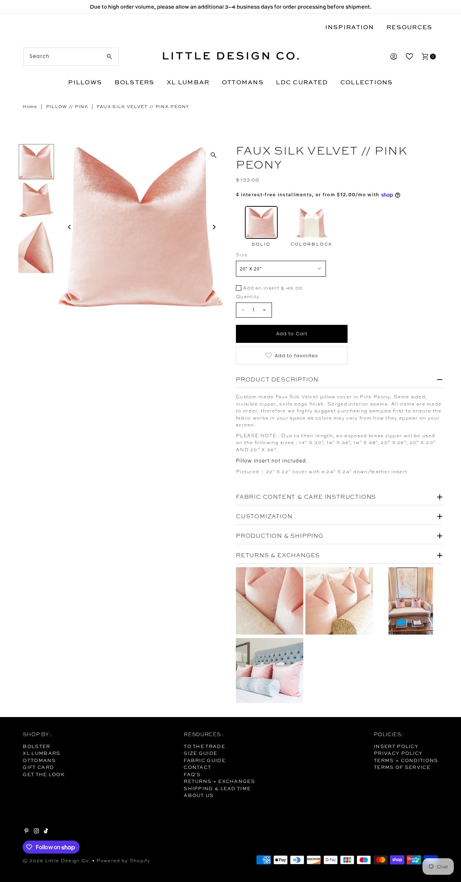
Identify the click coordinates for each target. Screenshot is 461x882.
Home (30, 106)
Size (242, 255)
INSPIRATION (349, 27)
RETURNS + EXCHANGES (219, 781)
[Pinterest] (26, 831)
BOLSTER (36, 746)
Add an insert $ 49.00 (273, 288)
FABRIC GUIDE (204, 760)
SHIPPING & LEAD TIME (217, 788)
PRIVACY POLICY (398, 753)
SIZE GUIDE (200, 753)
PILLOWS (85, 82)
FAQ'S (192, 774)
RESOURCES (409, 27)
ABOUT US (199, 795)
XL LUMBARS (41, 753)
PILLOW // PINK (67, 106)
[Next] (213, 227)
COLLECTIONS (366, 82)
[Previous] (69, 227)
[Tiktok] (46, 831)
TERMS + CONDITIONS (406, 760)
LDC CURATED (302, 82)
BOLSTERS (135, 82)
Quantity (247, 297)
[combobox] (71, 57)
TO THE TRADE (204, 746)
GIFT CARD (38, 767)
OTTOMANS (243, 82)
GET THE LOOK (44, 774)
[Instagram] (36, 831)
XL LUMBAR (188, 82)
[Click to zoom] (213, 155)
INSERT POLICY (396, 746)
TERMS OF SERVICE (402, 767)
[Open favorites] (409, 57)
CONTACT (197, 767)
